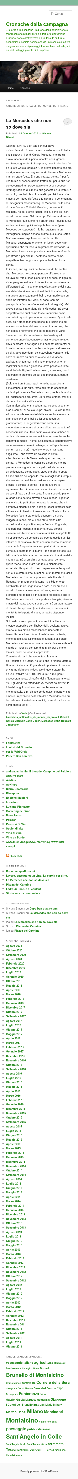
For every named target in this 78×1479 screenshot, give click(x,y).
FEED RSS (15, 856)
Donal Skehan (25, 1388)
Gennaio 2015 (15, 1157)
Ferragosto (12, 1394)
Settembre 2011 (16, 1333)
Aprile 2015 (13, 1144)
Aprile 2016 (13, 1091)
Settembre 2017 (16, 1016)
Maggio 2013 (14, 1245)
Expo (60, 1388)
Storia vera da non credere (23, 893)
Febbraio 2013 (15, 1258)
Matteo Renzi (16, 1411)
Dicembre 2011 (15, 1320)
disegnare (11, 1388)
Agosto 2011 (14, 1338)
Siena (44, 1444)
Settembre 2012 (16, 1280)
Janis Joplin (33, 721)
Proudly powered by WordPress (39, 1471)
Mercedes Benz (50, 721)
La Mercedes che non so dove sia (28, 123)
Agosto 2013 (14, 1232)
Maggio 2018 (14, 985)
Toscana (13, 1449)
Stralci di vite (14, 828)
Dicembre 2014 (15, 1162)
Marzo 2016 (13, 1095)
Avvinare (11, 784)
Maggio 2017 (14, 1034)
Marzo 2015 (13, 1148)
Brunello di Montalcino (35, 1375)
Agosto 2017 (14, 1021)
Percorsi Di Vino (16, 824)
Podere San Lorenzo (19, 756)
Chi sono (25, 88)
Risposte (12, 724)
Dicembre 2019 (15, 968)
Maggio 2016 (14, 1087)
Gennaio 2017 (15, 1051)
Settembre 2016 (16, 1069)
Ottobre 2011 (14, 1329)
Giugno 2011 (14, 1346)
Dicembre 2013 (15, 1214)
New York (52, 1421)
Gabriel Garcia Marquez (21, 1399)
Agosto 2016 (14, 1073)
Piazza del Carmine (18, 884)
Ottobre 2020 (14, 950)
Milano (35, 1411)
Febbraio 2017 (15, 1047)
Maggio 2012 (14, 1298)
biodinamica (13, 1368)
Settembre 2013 (16, 1227)
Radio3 (46, 1429)
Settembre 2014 (16, 1175)
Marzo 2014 (13, 1201)
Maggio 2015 (14, 1139)
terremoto (56, 1443)
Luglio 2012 (13, 1289)
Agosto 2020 (14, 959)
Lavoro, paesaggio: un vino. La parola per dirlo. (37, 875)
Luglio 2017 (13, 1025)
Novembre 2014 (16, 1166)
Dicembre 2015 (15, 1109)
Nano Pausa (13, 815)
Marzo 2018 (13, 994)
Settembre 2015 (16, 1122)
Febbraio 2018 (15, 999)
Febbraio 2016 (15, 1100)
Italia (36, 1404)
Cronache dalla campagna (37, 24)
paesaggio (16, 1428)
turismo (24, 1449)
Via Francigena (57, 1449)
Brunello (45, 1368)
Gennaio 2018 (15, 1003)
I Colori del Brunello (19, 1404)
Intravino (11, 802)
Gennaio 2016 (15, 1104)
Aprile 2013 (13, 1249)
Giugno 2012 (14, 1293)
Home (10, 88)
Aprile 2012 (13, 1302)
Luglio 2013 (13, 1236)
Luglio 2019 (13, 972)
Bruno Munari (13, 1382)
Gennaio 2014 (15, 1210)
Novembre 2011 (16, 1324)
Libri (42, 1404)
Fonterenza (13, 743)
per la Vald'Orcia (16, 751)
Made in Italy (53, 1404)
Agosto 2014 (14, 1179)
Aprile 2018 (13, 990)
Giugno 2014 (14, 1188)
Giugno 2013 (14, 1241)
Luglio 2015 (13, 1131)
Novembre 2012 (16, 1272)
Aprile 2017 (13, 1038)
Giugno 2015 (14, 1135)
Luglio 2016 (13, 1078)
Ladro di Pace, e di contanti (24, 889)
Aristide (11, 780)
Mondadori (53, 1411)
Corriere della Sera (53, 1382)
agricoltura (43, 1362)
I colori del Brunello (19, 747)
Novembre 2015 (16, 1113)
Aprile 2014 (13, 1197)
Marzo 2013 (13, 1254)
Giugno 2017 (14, 1029)
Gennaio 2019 (15, 976)
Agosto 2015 (14, 1126)
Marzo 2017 (13, 1043)
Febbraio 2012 (15, 1311)
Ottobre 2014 (14, 1170)
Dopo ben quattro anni (20, 871)
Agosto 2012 (14, 1285)
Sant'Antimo (34, 1444)
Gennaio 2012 (15, 1316)
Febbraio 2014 (15, 1205)
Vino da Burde (15, 837)
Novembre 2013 (16, 1219)
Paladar (11, 820)
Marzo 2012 (13, 1307)
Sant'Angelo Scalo (16, 1444)
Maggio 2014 (14, 1192)
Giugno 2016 (14, 1082)
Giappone (58, 1399)
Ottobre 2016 (14, 1065)
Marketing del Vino (18, 811)
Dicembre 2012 (15, 1267)
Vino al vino (14, 833)
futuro (43, 1394)
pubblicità (34, 1429)
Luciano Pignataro (18, 806)
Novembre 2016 (16, 1060)
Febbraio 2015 (15, 1153)
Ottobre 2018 (14, 981)
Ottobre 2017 (14, 1012)
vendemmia (39, 1449)
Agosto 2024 (14, 946)
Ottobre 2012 (14, 1276)
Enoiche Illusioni (17, 798)
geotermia (43, 1399)
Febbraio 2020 (15, 963)
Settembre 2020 (16, 955)
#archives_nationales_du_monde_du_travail (32, 717)
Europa (51, 1388)
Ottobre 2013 (14, 1223)
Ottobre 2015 (14, 1117)
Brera (36, 1368)
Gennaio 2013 (15, 1263)
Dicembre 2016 (15, 1056)
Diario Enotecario (17, 789)
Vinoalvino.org (14, 1454)
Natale (42, 1421)
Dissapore (12, 793)
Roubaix (66, 721)
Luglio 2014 (13, 1183)
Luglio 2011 (13, 1342)
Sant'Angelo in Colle (34, 1436)
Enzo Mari (40, 1388)
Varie (24, 713)
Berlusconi (60, 1362)
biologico (27, 1368)
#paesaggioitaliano (19, 1362)
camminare (29, 1383)
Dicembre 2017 (15, 1007)
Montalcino (22, 1420)
